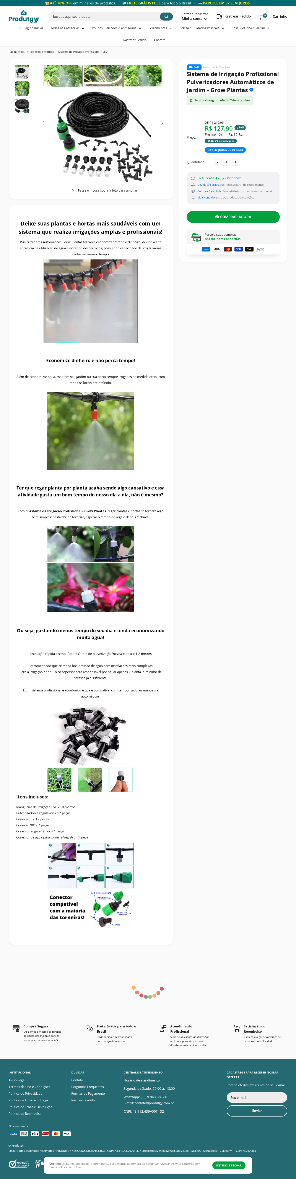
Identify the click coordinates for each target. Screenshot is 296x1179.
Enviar (257, 1110)
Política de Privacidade (25, 1093)
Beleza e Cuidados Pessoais (199, 28)
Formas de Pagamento (88, 1093)
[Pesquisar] (166, 17)
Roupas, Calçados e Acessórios (114, 28)
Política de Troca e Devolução (30, 1107)
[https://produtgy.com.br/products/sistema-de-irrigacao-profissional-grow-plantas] (90, 431)
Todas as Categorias (65, 28)
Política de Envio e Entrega (28, 1100)
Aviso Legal (17, 1080)
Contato (159, 40)
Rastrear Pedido (134, 40)
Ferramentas (158, 28)
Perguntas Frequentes (87, 1087)
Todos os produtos (41, 52)
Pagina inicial (17, 52)
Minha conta (192, 18)
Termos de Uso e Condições (29, 1087)
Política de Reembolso (25, 1113)
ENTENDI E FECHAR (229, 1165)
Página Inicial (33, 28)
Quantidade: (196, 162)
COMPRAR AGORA (235, 217)
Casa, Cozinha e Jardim (248, 28)
